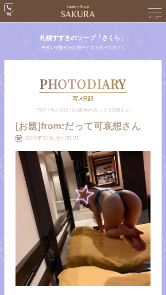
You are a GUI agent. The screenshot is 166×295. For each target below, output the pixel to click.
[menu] (155, 11)
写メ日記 (59, 109)
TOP (41, 109)
